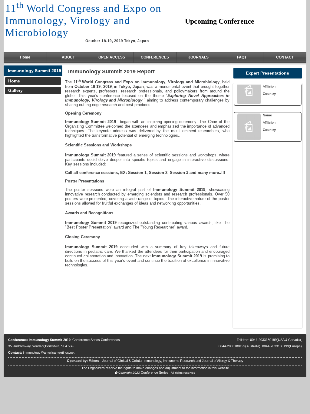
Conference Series (154, 372)
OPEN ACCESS (111, 57)
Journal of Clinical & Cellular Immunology (131, 360)
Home (25, 57)
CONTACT (285, 57)
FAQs (241, 57)
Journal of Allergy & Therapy (222, 360)
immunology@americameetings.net (48, 352)
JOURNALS (198, 57)
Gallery (15, 90)
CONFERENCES (155, 57)
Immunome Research (179, 360)
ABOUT (68, 57)
